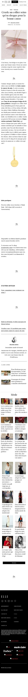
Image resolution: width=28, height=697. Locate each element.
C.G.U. (15, 614)
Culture (15, 5)
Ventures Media (5, 617)
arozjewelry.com (6, 247)
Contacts (4, 614)
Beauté (9, 5)
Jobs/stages (17, 606)
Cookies (16, 621)
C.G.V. (15, 617)
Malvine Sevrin (15, 22)
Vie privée (4, 621)
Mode (3, 5)
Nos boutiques (18, 610)
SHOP (15, 1)
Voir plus (14, 563)
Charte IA (4, 625)
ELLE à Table (23, 5)
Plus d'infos (12, 634)
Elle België (4, 610)
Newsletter (22, 1)
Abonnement (5, 606)
